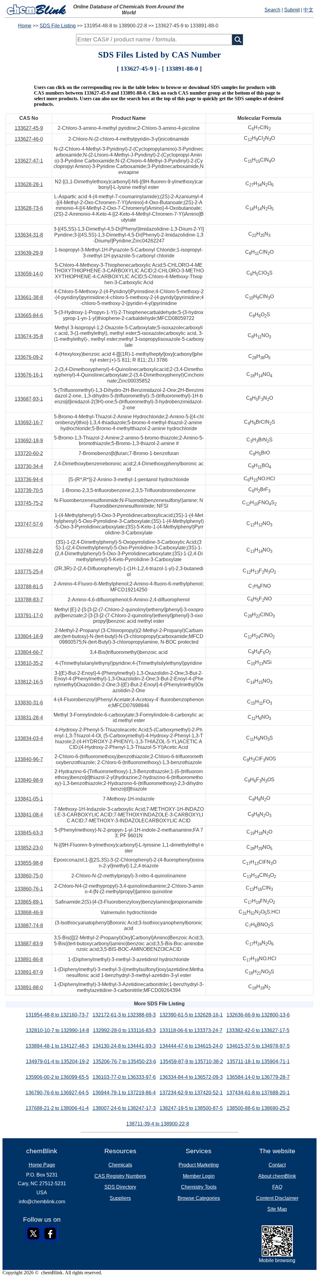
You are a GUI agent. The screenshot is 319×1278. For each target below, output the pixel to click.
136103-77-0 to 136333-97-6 (124, 1077)
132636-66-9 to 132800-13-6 (258, 1014)
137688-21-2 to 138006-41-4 (57, 1108)
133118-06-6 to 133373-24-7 (191, 1030)
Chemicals (120, 1165)
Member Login (199, 1176)
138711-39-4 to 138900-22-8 (157, 1123)
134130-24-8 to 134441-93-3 (124, 1046)
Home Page (42, 1165)
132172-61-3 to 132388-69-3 (124, 1014)
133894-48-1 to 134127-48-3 (57, 1046)
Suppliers (120, 1198)
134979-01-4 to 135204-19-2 (57, 1061)
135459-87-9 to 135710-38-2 (191, 1061)
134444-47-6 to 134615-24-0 (191, 1046)
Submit (292, 9)
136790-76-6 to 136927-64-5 (57, 1092)
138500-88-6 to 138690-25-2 (258, 1108)
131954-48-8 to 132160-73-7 (57, 1014)
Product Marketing (199, 1165)
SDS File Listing (58, 25)
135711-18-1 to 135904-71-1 (258, 1061)
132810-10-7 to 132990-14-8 (57, 1030)
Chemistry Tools (199, 1187)
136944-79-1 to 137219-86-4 (124, 1092)
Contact (277, 1165)
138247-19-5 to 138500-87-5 (191, 1108)
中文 (308, 9)
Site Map (277, 1209)
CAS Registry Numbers (120, 1176)
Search (272, 9)
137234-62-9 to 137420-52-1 (191, 1092)
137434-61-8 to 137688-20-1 (258, 1092)
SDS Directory (120, 1187)
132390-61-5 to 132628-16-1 (191, 1014)
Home (24, 25)
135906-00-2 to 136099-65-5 (57, 1077)
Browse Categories (199, 1198)
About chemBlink (277, 1176)
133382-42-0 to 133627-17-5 (257, 1030)
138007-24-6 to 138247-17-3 (124, 1108)
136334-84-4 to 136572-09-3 (191, 1077)
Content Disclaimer (277, 1198)
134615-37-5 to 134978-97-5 (258, 1046)
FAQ (277, 1187)
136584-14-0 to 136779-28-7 (258, 1077)
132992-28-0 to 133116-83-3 (124, 1030)
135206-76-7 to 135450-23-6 (124, 1061)
